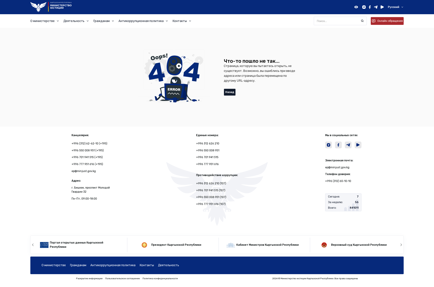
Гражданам (78, 265)
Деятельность (168, 265)
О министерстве (54, 265)
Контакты (147, 265)
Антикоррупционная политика (112, 265)
